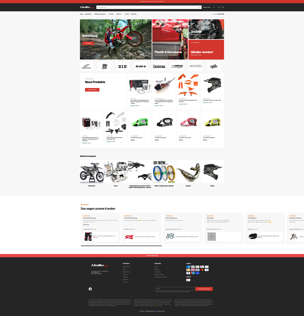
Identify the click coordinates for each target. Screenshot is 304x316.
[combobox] (149, 7)
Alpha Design (162, 311)
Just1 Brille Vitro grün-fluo (136, 137)
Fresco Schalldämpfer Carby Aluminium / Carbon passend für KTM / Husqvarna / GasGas (164, 102)
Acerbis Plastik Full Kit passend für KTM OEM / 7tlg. (188, 101)
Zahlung (125, 274)
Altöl (156, 267)
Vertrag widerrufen (152, 255)
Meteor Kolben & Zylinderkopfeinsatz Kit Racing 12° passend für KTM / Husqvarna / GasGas (140, 102)
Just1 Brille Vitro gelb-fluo (209, 137)
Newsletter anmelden (204, 289)
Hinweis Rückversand (161, 277)
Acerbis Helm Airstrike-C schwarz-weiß (212, 100)
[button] (218, 7)
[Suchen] (200, 7)
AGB (124, 269)
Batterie (157, 269)
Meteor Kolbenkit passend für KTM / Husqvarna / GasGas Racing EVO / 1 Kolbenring (90, 139)
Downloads (158, 272)
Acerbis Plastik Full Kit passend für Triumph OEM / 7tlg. (114, 138)
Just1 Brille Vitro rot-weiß (184, 137)
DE (213, 7)
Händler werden (159, 274)
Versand (125, 277)
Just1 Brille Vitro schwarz (160, 137)
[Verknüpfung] (116, 39)
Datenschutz (126, 272)
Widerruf (125, 279)
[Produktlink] (140, 91)
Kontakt (125, 282)
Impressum (126, 267)
